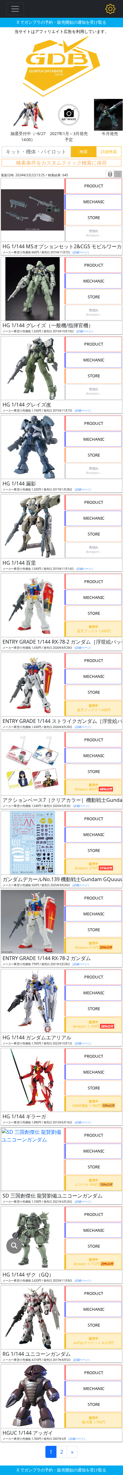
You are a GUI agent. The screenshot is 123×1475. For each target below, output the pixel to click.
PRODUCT (93, 186)
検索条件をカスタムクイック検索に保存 (61, 162)
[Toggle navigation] (15, 9)
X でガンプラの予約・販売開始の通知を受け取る (61, 22)
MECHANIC (93, 202)
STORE (94, 217)
